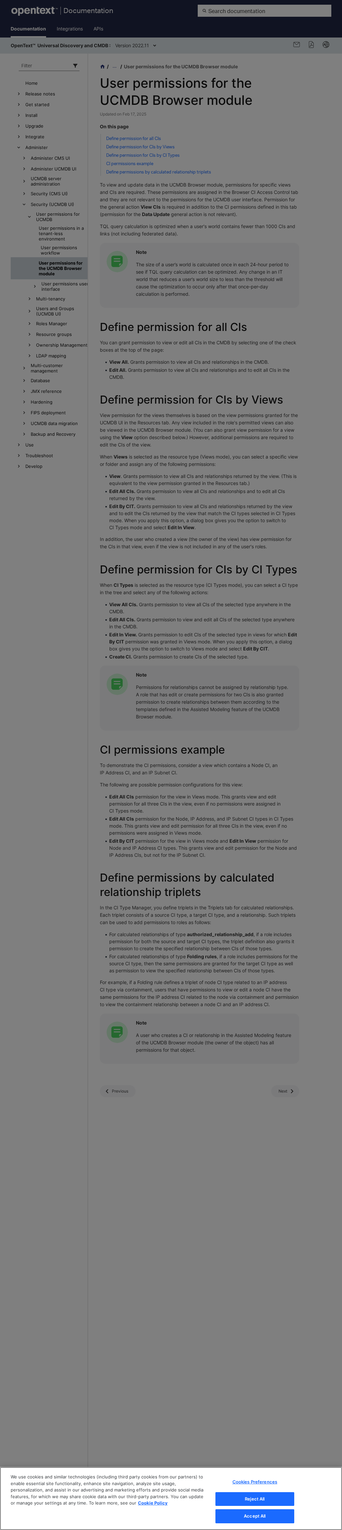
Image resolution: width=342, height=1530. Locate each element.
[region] (171, 1498)
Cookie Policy (153, 1503)
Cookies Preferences (254, 1481)
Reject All (255, 1499)
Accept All (255, 1516)
